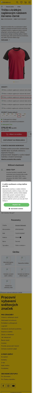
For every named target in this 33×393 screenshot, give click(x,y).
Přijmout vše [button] (16, 204)
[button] (16, 208)
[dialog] (16, 196)
